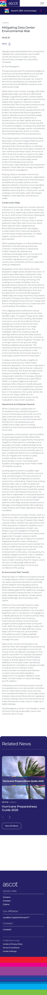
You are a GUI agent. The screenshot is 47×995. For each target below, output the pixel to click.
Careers (6, 897)
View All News (11, 826)
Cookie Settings (10, 951)
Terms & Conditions (11, 948)
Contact (7, 901)
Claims (6, 904)
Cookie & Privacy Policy (13, 944)
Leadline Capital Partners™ (16, 917)
